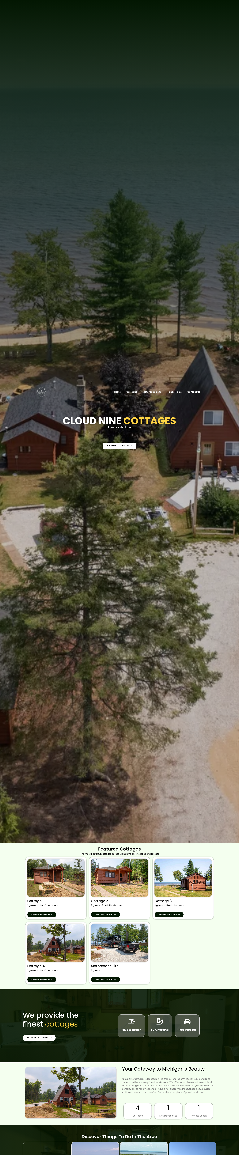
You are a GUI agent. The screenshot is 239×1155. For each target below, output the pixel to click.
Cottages (131, 391)
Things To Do (174, 391)
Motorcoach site (152, 391)
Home (117, 391)
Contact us (193, 391)
